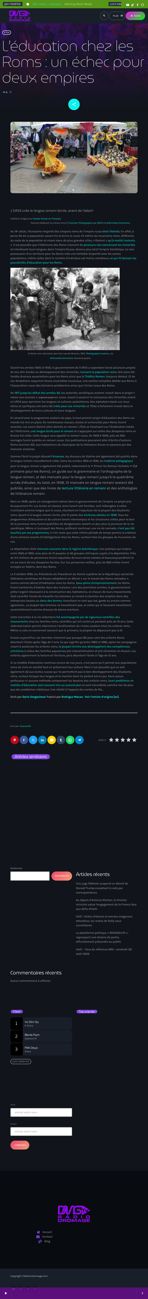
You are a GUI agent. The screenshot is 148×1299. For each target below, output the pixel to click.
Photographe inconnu (97, 353)
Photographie (86, 223)
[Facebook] (137, 5)
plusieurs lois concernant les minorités (109, 245)
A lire (6, 32)
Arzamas (58, 456)
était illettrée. (111, 231)
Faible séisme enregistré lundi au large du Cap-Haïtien (105, 1056)
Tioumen (73, 223)
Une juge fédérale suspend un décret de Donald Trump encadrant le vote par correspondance (102, 888)
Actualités (23, 767)
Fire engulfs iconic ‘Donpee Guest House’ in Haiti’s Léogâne (111, 1072)
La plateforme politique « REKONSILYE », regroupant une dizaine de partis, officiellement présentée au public (102, 937)
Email (13, 1124)
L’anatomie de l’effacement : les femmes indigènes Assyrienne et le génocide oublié (106, 818)
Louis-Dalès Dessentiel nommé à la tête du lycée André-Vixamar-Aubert (40, 779)
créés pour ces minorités (69, 406)
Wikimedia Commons (118, 223)
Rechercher (16, 868)
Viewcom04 (25, 726)
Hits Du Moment (92, 992)
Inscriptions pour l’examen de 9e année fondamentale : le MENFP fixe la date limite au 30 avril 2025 (113, 1089)
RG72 (100, 223)
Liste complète (20, 1061)
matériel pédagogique (118, 461)
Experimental (88, 984)
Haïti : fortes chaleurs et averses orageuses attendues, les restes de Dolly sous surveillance (104, 921)
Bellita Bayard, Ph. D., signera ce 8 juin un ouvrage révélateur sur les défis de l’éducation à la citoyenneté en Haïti (113, 1024)
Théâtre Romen (95, 376)
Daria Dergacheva (34, 697)
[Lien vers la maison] (20, 16)
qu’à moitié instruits (121, 240)
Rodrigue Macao (72, 697)
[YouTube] (127, 5)
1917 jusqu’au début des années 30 (37, 393)
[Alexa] (142, 5)
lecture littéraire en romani (84, 488)
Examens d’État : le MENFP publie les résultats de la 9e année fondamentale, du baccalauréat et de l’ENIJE (107, 1040)
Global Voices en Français (47, 218)
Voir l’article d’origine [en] (102, 697)
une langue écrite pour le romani (52, 431)
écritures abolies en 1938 (100, 515)
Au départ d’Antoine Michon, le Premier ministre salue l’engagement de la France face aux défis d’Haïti (106, 904)
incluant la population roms (98, 372)
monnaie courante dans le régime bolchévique (67, 549)
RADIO (135, 15)
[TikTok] (132, 5)
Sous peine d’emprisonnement (96, 583)
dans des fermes (51, 600)
